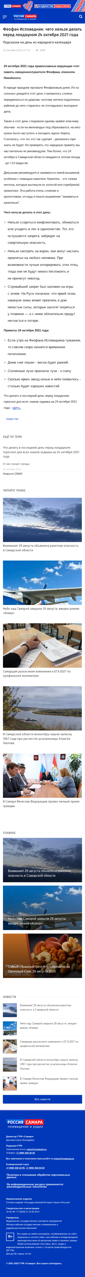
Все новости (42, 1099)
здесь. (16, 407)
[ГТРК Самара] (25, 17)
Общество (12, 419)
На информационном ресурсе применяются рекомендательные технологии (35, 1185)
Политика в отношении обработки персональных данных (38, 1176)
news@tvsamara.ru (37, 1149)
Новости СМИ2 (12, 473)
